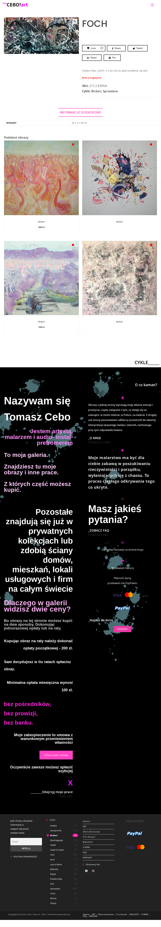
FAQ (85, 852)
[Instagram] (93, 871)
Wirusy (53, 898)
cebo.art (65, 796)
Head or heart (57, 849)
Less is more (56, 864)
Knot (52, 859)
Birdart (96, 91)
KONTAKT (87, 857)
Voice (52, 893)
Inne (52, 854)
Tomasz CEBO (98, 534)
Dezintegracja (56, 840)
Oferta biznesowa (91, 831)
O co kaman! (89, 837)
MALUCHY (88, 842)
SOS (52, 883)
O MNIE (86, 847)
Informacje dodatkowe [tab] (80, 112)
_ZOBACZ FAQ (98, 530)
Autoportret (55, 830)
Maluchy (54, 869)
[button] (74, 21)
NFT (85, 826)
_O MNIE (94, 438)
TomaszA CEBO (99, 442)
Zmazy (53, 903)
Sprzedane (110, 91)
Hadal (53, 845)
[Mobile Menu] (152, 4)
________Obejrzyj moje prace (52, 792)
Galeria (86, 821)
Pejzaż (53, 874)
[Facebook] (86, 871)
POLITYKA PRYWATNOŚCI (25, 856)
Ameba (53, 825)
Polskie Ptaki (56, 878)
